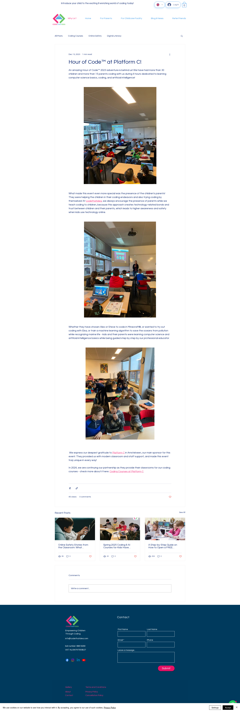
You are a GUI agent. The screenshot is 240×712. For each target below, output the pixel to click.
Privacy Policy (110, 707)
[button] (184, 4)
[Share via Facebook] (70, 488)
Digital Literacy (114, 36)
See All (182, 512)
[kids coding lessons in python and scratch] (165, 529)
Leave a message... (127, 650)
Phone (150, 640)
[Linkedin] (78, 660)
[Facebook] (67, 660)
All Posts (58, 36)
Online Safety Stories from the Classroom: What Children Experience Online (73, 546)
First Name (123, 629)
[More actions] (169, 54)
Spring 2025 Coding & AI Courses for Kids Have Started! (116, 546)
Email (120, 640)
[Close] (236, 707)
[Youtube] (84, 660)
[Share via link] (76, 488)
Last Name (152, 629)
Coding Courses (75, 36)
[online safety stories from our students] (75, 529)
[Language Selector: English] (159, 5)
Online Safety (95, 36)
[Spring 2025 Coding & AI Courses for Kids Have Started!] (120, 529)
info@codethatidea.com (76, 638)
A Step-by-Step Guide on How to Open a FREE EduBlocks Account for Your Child (164, 546)
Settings (215, 707)
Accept (228, 707)
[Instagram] (73, 660)
